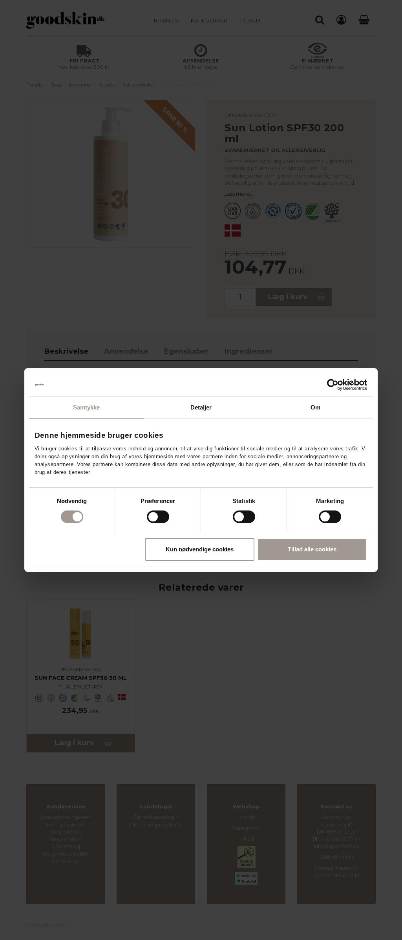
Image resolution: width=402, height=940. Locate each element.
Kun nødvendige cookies (200, 549)
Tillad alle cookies (312, 549)
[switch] (158, 516)
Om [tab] (315, 407)
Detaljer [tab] (201, 407)
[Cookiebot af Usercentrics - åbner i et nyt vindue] (332, 385)
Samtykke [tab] (86, 407)
